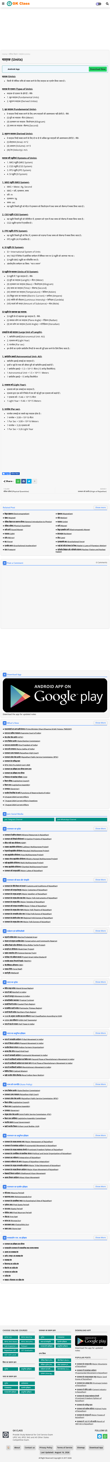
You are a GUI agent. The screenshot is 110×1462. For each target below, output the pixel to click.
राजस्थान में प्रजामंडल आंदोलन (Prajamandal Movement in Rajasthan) (31, 1146)
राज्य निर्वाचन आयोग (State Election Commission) (22, 741)
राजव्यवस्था (7, 1387)
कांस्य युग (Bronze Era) (13, 1221)
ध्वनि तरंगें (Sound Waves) (14, 530)
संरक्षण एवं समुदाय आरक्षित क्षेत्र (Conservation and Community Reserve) (31, 941)
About (17, 1447)
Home (4, 54)
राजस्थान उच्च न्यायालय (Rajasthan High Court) (22, 753)
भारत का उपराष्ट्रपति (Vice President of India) (21, 745)
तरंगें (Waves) (62, 526)
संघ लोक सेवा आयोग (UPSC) (14, 737)
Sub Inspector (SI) (11, 1346)
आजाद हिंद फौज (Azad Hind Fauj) (17, 1051)
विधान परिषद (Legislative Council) (17, 781)
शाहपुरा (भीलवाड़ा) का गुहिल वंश (14, 1280)
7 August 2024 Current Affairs (17, 805)
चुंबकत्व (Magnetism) (65, 514)
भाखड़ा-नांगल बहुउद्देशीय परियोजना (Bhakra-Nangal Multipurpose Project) (31, 859)
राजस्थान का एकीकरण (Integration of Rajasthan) (23, 1158)
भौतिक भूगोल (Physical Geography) (47, 1364)
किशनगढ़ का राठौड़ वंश (12, 1264)
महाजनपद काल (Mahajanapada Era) (18, 1197)
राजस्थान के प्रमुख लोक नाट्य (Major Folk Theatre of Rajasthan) (28, 910)
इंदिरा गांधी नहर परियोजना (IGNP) (15, 843)
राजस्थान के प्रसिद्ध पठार (12, 761)
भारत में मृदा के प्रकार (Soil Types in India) (19, 1024)
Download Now (97, 69)
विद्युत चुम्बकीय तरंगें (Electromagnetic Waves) (73, 530)
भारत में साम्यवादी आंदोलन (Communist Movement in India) (26, 1055)
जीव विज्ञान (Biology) (64, 1360)
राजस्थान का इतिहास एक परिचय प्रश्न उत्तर (18, 769)
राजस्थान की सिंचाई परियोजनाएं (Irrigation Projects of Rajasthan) (28, 839)
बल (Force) (9, 542)
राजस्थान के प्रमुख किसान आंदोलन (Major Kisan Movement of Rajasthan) (31, 1169)
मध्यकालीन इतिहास (10, 1392)
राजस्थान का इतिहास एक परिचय (14, 773)
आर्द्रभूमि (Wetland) (12, 973)
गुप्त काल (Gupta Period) (14, 1209)
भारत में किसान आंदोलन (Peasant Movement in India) (24, 1043)
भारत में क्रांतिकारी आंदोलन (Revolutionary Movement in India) (28, 1067)
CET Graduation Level (28, 1350)
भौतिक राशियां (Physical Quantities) (18, 526)
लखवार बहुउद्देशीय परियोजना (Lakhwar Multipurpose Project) (27, 847)
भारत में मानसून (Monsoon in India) (17, 996)
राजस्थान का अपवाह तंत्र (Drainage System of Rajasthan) (91, 1384)
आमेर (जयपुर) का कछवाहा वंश (14, 1256)
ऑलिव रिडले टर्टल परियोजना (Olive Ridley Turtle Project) (25, 945)
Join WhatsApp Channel (66, 819)
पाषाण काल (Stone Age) (13, 1229)
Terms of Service (64, 1447)
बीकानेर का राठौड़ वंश (11, 1268)
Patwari (24, 1346)
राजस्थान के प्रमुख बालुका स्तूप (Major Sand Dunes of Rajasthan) (91, 1377)
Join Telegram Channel (13, 819)
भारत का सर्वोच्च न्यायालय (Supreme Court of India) (23, 733)
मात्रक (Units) (62, 522)
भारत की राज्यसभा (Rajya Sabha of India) (20, 749)
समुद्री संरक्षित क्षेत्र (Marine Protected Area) (21, 937)
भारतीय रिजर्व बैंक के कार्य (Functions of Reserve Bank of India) (27, 793)
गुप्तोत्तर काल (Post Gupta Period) (17, 1205)
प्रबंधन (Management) (47, 1373)
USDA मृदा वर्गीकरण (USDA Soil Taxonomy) (21, 1020)
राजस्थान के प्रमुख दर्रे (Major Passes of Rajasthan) (90, 1416)
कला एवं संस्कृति (46, 1341)
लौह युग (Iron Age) (11, 1217)
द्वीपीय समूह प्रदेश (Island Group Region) (19, 988)
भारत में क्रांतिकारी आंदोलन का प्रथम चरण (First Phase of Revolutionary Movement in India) (38, 1063)
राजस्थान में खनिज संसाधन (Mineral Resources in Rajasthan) (27, 835)
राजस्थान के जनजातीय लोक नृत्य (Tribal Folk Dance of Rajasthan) (28, 914)
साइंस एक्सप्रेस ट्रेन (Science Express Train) (20, 953)
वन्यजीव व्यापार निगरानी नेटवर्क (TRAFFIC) (18, 961)
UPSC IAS (8, 1337)
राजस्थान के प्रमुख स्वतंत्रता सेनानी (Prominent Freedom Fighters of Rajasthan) (34, 1150)
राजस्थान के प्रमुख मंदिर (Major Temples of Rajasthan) (25, 902)
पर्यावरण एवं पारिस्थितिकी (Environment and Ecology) (47, 1369)
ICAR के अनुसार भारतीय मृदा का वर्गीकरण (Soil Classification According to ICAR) (33, 1016)
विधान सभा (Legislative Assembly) (17, 785)
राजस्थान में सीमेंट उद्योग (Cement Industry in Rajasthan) (90, 1390)
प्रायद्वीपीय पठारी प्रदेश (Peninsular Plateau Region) (23, 1008)
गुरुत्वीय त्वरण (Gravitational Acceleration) (20, 546)
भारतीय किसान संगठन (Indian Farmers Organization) (24, 1047)
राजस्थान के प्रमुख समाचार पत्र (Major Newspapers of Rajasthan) (29, 1142)
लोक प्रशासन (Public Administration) (64, 1364)
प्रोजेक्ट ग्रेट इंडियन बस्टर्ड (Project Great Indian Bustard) (26, 957)
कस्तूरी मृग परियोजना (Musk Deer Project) (19, 949)
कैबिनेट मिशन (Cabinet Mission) (16, 1071)
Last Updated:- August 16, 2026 (55, 1452)
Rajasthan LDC (10, 1350)
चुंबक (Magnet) (10, 518)
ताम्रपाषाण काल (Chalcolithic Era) (17, 1225)
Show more (100, 507)
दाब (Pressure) (10, 550)
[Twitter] (29, 481)
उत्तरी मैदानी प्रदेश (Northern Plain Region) (20, 1012)
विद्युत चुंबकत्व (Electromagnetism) (17, 514)
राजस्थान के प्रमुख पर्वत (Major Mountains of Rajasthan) (91, 1365)
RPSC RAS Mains (10, 1341)
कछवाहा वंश (8, 1260)
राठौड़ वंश (7, 1276)
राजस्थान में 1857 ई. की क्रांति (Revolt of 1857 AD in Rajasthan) (90, 1422)
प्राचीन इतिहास (26, 1387)
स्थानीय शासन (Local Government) (17, 1122)
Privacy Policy (46, 1447)
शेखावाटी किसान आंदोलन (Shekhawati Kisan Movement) (25, 1173)
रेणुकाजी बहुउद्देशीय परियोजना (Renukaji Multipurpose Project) (27, 851)
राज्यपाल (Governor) (12, 789)
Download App (96, 1447)
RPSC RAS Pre (26, 1337)
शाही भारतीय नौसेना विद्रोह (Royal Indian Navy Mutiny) (24, 1075)
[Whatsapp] (18, 481)
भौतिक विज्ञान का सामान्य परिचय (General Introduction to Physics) (28, 522)
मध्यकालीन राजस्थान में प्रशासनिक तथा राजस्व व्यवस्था (22, 1248)
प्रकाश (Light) (10, 534)
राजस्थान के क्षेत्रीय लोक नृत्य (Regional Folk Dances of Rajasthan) (29, 918)
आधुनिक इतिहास (26, 1369)
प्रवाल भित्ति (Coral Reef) (13, 969)
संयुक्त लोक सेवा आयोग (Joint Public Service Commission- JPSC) (28, 1114)
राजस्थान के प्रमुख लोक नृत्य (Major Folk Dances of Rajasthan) (27, 922)
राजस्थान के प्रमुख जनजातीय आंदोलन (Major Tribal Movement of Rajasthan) (33, 1165)
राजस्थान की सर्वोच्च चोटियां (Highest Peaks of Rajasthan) (90, 1409)
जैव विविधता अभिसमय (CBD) (14, 965)
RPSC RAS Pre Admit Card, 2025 (17, 765)
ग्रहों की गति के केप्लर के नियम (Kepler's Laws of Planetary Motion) (81, 546)
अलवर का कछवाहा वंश (11, 1252)
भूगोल (6, 1369)
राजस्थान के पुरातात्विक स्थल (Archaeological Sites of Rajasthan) (28, 1201)
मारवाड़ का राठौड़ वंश (11, 1272)
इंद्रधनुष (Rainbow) (64, 534)
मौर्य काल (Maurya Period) (14, 1193)
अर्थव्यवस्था (24, 1383)
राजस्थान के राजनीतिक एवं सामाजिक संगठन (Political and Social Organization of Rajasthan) (38, 1153)
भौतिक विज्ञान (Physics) (47, 1360)
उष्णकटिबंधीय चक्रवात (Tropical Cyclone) (19, 1000)
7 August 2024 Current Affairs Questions (21, 801)
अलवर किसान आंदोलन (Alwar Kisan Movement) (22, 1177)
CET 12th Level (10, 1355)
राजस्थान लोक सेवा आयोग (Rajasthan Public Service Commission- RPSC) (31, 757)
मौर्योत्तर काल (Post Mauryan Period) (18, 1213)
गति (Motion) (62, 518)
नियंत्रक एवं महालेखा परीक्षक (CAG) (16, 777)
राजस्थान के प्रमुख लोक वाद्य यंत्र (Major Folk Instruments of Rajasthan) (31, 898)
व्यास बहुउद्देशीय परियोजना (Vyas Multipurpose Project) (24, 855)
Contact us (30, 1447)
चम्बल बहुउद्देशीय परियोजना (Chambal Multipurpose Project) (26, 867)
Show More (100, 722)
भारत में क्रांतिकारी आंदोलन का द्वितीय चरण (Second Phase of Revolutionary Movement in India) (39, 1059)
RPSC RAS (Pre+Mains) (28, 1341)
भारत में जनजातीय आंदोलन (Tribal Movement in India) (24, 1039)
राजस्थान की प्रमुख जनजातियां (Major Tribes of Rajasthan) (26, 906)
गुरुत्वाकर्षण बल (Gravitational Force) (71, 542)
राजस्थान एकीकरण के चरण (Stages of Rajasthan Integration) (27, 1162)
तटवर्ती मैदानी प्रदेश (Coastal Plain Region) (20, 1004)
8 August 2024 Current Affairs (17, 797)
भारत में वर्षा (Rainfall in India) (15, 992)
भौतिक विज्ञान (13, 54)
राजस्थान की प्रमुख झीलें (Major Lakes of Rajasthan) (24, 871)
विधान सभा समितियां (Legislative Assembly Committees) (25, 1118)
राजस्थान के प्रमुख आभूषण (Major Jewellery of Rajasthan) (26, 894)
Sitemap (81, 1447)
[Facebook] (23, 481)
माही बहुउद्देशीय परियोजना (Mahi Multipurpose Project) (24, 863)
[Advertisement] (55, 29)
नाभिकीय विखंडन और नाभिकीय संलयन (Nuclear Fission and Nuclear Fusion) (81, 551)
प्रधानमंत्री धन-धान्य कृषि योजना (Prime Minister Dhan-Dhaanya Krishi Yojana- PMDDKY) (38, 729)
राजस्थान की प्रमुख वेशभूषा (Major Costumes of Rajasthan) (26, 890)
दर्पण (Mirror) (9, 538)
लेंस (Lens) (61, 538)
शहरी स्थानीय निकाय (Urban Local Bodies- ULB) (22, 1126)
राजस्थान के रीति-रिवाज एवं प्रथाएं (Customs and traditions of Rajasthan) (31, 886)
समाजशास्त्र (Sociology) (64, 1369)
